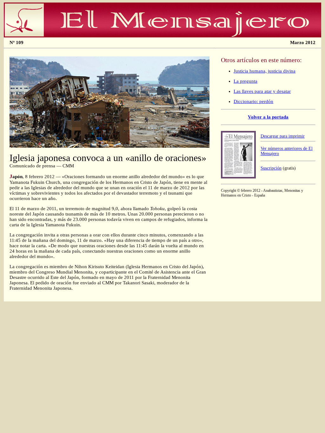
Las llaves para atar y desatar (262, 91)
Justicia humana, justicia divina (264, 71)
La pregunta (245, 81)
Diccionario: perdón (253, 101)
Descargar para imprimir (283, 136)
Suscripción (271, 168)
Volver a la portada (268, 117)
